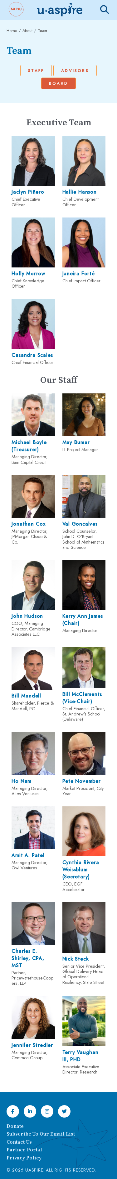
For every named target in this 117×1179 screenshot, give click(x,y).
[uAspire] (59, 10)
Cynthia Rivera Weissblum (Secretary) (80, 869)
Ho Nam (22, 781)
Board (58, 83)
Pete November (81, 781)
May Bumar (76, 442)
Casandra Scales (32, 355)
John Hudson (27, 616)
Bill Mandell (26, 695)
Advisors (75, 71)
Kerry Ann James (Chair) (82, 619)
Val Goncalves (80, 523)
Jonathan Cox (29, 523)
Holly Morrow (28, 273)
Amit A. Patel (28, 855)
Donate (15, 1126)
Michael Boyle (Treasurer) (29, 446)
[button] (16, 10)
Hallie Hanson (79, 191)
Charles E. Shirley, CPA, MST (28, 958)
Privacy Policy (24, 1158)
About (27, 31)
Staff (36, 71)
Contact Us (19, 1142)
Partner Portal (24, 1150)
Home (12, 31)
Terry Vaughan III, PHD (80, 1056)
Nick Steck (75, 958)
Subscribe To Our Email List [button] (41, 1134)
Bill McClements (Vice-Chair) (82, 698)
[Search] (104, 10)
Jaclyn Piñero (28, 191)
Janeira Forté (78, 273)
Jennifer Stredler (32, 1045)
